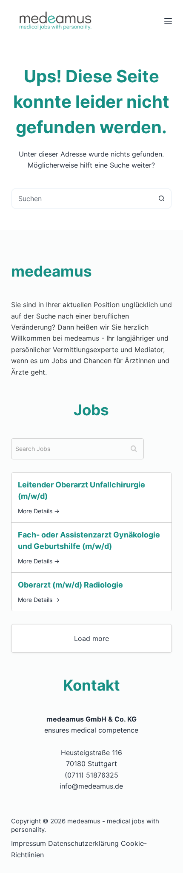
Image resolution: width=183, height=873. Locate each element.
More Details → (39, 511)
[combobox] (82, 198)
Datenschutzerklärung (83, 843)
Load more (91, 638)
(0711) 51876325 (91, 775)
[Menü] (168, 21)
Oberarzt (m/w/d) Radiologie (70, 584)
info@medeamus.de (91, 786)
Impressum (28, 843)
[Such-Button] (161, 198)
